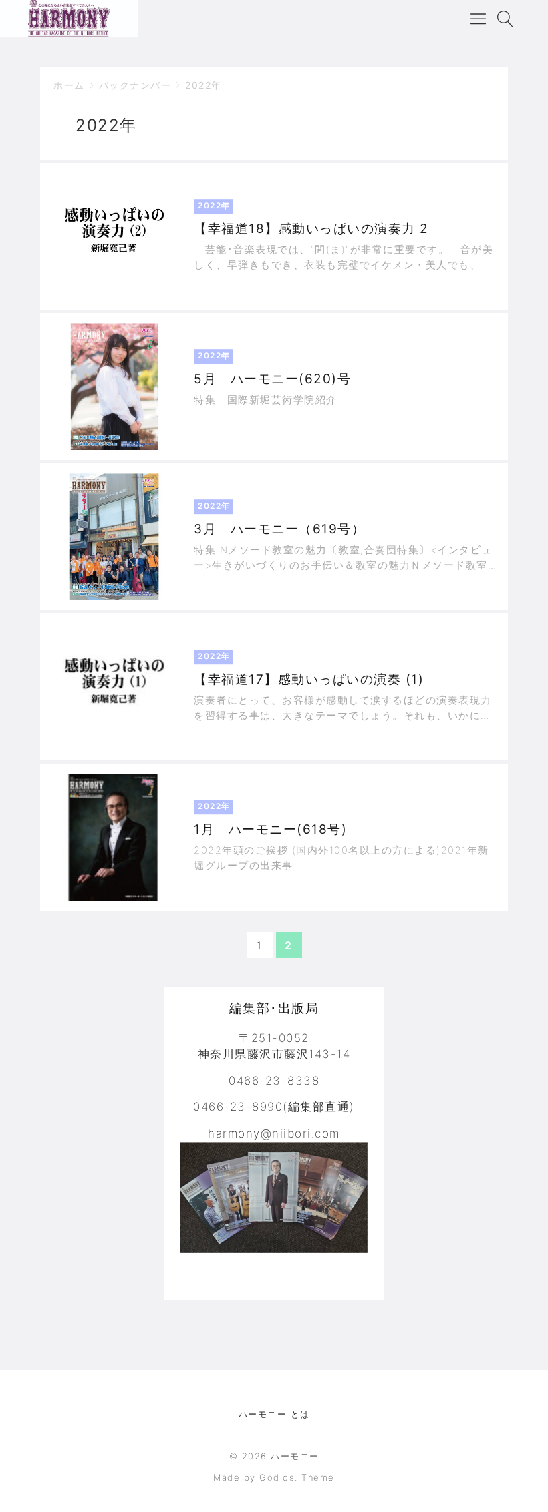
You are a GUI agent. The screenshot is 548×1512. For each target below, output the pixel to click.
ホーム (69, 85)
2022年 (203, 85)
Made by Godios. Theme (274, 1477)
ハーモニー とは (274, 1414)
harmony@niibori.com (274, 1133)
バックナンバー (135, 85)
